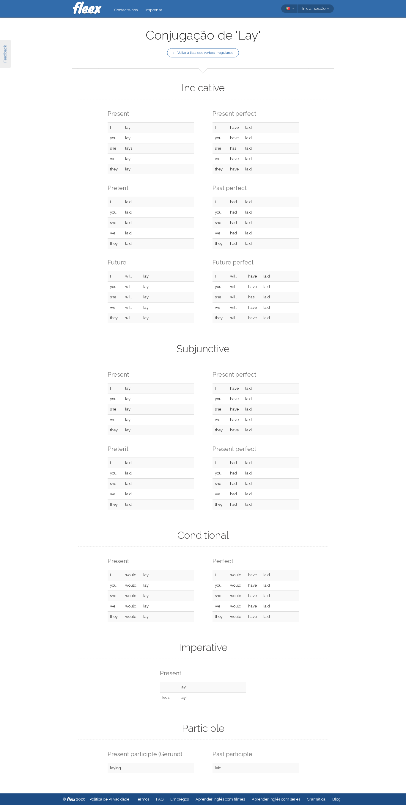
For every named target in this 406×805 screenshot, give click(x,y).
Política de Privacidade (109, 799)
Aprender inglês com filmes (220, 799)
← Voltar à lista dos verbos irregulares (203, 53)
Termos (142, 799)
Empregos (179, 799)
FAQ (159, 799)
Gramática (316, 799)
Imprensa (153, 10)
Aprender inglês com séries (276, 799)
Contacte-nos (126, 10)
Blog (336, 799)
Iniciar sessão (314, 8)
